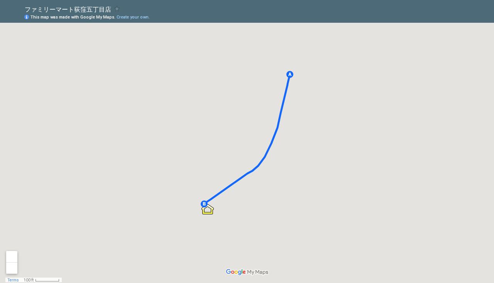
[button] (290, 74)
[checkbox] (117, 8)
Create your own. (133, 17)
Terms (13, 280)
